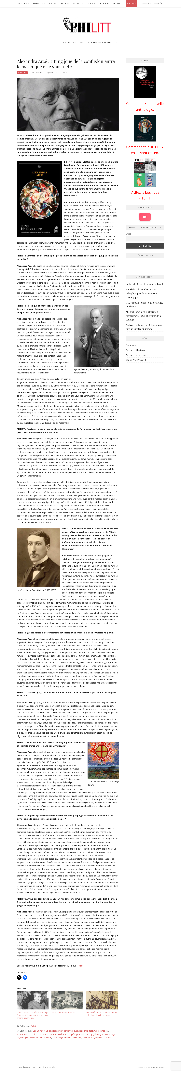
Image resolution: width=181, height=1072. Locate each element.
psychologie (110, 1034)
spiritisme (77, 1037)
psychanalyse (97, 1034)
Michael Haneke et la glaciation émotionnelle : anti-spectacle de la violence (143, 315)
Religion (91, 4)
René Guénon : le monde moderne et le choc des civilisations (102, 1013)
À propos (104, 4)
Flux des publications (135, 350)
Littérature (39, 4)
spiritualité (87, 1037)
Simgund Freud (65, 1037)
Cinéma (52, 4)
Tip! (145, 216)
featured (93, 1030)
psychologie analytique (27, 1037)
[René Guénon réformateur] (67, 1000)
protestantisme (83, 1034)
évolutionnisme (81, 1030)
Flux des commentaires (136, 355)
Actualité (78, 4)
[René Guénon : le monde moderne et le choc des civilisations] (102, 1000)
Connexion (131, 345)
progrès (71, 1034)
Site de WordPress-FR (136, 360)
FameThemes (158, 1067)
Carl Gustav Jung (40, 1030)
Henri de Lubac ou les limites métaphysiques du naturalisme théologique (141, 293)
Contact (117, 4)
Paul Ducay (36, 73)
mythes (52, 1034)
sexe (54, 1037)
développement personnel (61, 1030)
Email (128, 234)
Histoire (65, 4)
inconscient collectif (26, 1034)
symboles (97, 1037)
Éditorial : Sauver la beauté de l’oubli (144, 284)
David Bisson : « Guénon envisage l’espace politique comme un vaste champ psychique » (33, 1015)
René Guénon (45, 1037)
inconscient (103, 1030)
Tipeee (80, 965)
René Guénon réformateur (63, 1012)
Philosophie (23, 4)
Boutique (131, 4)
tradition (107, 1037)
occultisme (62, 1034)
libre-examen (42, 1034)
